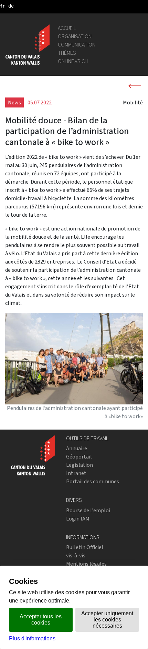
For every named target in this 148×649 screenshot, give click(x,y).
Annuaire (76, 448)
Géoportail (79, 456)
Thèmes (67, 52)
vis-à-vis (75, 555)
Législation (79, 464)
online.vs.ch (73, 61)
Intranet (76, 473)
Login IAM (77, 518)
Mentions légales (86, 563)
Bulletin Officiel (84, 547)
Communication (76, 44)
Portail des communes (92, 481)
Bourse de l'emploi (88, 510)
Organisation (75, 36)
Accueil (67, 28)
